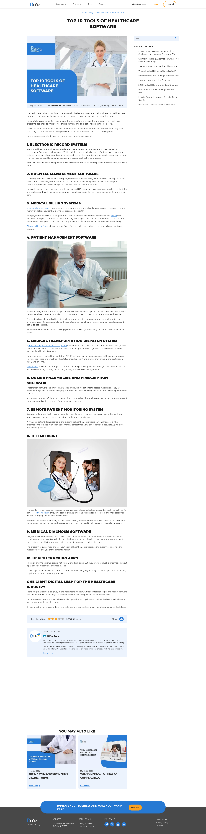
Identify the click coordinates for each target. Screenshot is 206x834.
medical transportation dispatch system (47, 345)
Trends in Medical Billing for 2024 (154, 80)
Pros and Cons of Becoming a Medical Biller (156, 91)
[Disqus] (77, 691)
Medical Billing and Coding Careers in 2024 (158, 76)
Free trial (170, 4)
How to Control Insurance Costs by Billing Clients (158, 98)
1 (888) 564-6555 (139, 4)
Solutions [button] (60, 4)
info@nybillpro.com (87, 826)
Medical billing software (38, 208)
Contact (102, 4)
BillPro (114, 216)
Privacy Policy (162, 822)
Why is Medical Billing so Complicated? (157, 71)
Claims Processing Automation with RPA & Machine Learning (158, 60)
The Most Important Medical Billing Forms (158, 66)
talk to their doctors (40, 513)
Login (156, 4)
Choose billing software (38, 226)
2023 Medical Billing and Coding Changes (158, 85)
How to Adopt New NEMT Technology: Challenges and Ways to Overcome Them (158, 52)
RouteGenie (32, 366)
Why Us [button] (76, 4)
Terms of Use (161, 820)
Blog (90, 4)
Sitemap (159, 825)
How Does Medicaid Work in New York (156, 105)
